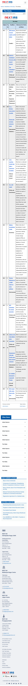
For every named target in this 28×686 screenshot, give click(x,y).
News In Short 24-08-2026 (9, 480)
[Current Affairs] (7, 2)
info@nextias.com (7, 563)
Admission (4, 659)
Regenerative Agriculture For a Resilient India (13, 496)
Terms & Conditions (6, 667)
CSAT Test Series (5, 651)
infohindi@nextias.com (8, 588)
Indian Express (5, 406)
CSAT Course (5, 646)
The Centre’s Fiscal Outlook (9, 510)
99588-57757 (6, 633)
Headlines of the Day (10, 6)
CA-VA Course (5, 644)
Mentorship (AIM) (6, 642)
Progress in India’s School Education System (13, 507)
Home (2, 6)
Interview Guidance (6, 656)
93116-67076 (6, 586)
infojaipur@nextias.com (8, 611)
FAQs (3, 661)
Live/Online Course (6, 640)
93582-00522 (6, 609)
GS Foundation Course (7, 638)
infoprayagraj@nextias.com (9, 635)
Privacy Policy (5, 665)
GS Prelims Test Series (6, 649)
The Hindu (4, 426)
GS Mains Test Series (6, 653)
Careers (3, 663)
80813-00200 (6, 561)
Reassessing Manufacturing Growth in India (13, 505)
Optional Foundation (6, 655)
